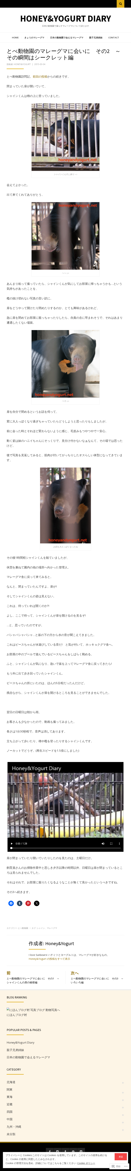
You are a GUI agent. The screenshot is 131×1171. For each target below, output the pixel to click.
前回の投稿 (40, 76)
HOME (15, 37)
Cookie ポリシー (86, 1163)
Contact (113, 37)
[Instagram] (57, 1152)
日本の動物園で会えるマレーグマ (66, 37)
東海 (9, 1097)
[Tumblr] (65, 1152)
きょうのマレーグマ (34, 37)
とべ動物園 (23, 928)
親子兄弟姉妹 (96, 37)
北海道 (11, 1082)
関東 (9, 1089)
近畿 (9, 1104)
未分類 (11, 1134)
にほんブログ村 (17, 1015)
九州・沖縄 (14, 1127)
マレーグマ (52, 928)
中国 (9, 1119)
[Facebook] (50, 1152)
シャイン (41, 928)
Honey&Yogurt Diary (65, 18)
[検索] (120, 4)
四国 (9, 1112)
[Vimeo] (81, 1152)
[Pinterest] (73, 1152)
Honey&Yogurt (22, 64)
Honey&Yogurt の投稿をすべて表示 (49, 958)
